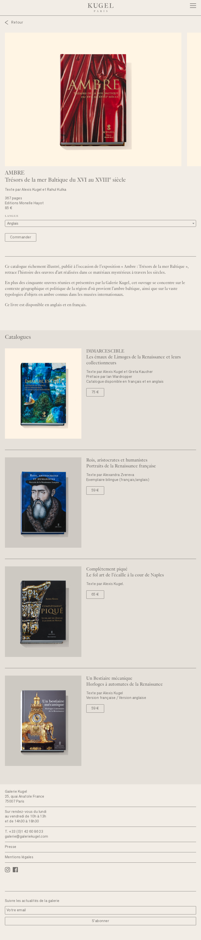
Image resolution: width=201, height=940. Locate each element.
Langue (12, 216)
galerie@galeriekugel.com (26, 837)
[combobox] (100, 223)
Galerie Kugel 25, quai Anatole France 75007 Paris (24, 797)
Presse (10, 847)
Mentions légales (19, 857)
